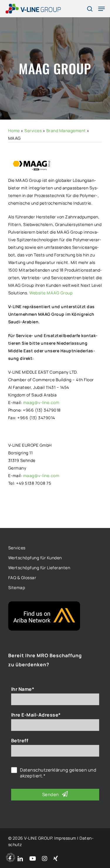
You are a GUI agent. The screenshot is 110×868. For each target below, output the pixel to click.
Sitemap (16, 587)
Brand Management (66, 130)
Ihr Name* (22, 689)
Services (33, 130)
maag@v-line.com (41, 402)
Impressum (65, 838)
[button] (10, 857)
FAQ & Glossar (22, 577)
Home (14, 130)
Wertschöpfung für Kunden (35, 557)
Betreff (19, 740)
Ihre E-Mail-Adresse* (36, 714)
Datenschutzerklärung (44, 770)
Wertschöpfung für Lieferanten (39, 567)
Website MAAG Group (50, 293)
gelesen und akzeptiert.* (58, 773)
